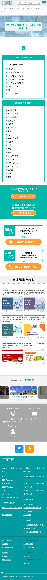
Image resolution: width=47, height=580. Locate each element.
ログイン (26, 556)
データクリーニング (15, 75)
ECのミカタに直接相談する (32, 532)
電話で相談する (7, 515)
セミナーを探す (29, 504)
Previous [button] (6, 391)
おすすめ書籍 (28, 511)
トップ (3, 8)
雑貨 (9, 131)
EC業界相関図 (28, 544)
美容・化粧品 (12, 138)
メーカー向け (12, 166)
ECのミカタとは (7, 540)
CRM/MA (11, 68)
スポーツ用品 (12, 162)
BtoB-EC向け (12, 110)
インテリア (12, 127)
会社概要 (5, 553)
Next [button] (40, 391)
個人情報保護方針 (7, 547)
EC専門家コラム (7, 487)
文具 (9, 134)
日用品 (10, 141)
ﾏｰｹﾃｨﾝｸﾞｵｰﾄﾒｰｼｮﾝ (15, 72)
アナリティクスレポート (34, 8)
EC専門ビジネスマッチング (15, 8)
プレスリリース (7, 494)
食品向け (11, 120)
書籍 (9, 152)
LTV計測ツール (13, 93)
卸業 (9, 173)
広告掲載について (7, 556)
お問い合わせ (6, 560)
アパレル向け (12, 117)
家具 (9, 145)
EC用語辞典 (27, 515)
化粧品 (10, 124)
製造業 (10, 170)
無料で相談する (26, 196)
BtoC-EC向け (12, 113)
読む (3, 477)
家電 (9, 148)
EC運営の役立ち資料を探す (32, 508)
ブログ (4, 490)
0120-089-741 (26, 212)
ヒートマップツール (15, 79)
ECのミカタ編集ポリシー (10, 497)
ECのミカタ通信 (29, 547)
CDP (9, 90)
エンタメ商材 (12, 155)
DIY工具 (10, 159)
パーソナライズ (13, 86)
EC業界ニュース (7, 480)
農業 (9, 177)
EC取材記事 (6, 483)
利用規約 (5, 544)
